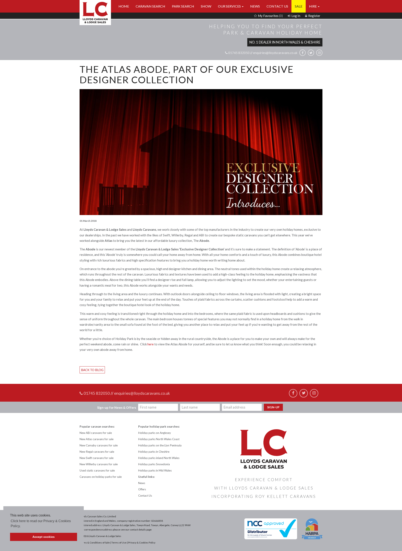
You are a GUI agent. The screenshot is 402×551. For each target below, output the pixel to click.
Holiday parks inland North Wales (158, 458)
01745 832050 (239, 52)
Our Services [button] (229, 6)
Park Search (183, 6)
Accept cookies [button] (43, 536)
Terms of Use (118, 542)
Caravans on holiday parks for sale (101, 476)
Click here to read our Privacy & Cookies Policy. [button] (41, 523)
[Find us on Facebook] (302, 53)
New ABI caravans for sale (96, 432)
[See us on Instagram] (319, 53)
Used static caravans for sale (97, 470)
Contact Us (277, 6)
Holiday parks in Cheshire (153, 451)
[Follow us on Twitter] (311, 53)
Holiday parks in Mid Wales (155, 470)
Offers (142, 489)
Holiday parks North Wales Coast (158, 439)
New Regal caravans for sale (97, 451)
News (255, 6)
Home (124, 6)
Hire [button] (313, 6)
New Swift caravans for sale (96, 458)
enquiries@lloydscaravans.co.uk (275, 52)
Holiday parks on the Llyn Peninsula (160, 445)
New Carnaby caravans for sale (99, 445)
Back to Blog (92, 370)
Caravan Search (150, 6)
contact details (138, 529)
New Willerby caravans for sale (99, 464)
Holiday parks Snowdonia (154, 464)
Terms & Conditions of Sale (95, 542)
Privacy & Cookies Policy (141, 542)
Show (206, 6)
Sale (298, 6)
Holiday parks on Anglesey (154, 432)
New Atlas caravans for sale (96, 439)
